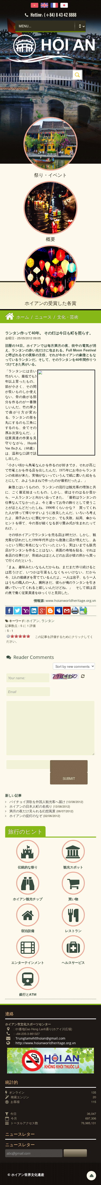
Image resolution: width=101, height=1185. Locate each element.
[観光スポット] (73, 855)
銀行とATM (27, 994)
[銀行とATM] (27, 982)
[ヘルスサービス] (73, 950)
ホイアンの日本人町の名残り (30, 806)
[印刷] (75, 610)
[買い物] (73, 887)
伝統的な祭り (28, 867)
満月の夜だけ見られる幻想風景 (32, 811)
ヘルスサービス (73, 962)
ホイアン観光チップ (28, 899)
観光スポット (73, 867)
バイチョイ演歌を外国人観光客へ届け (37, 801)
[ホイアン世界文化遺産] (50, 48)
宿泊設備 (27, 930)
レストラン (73, 930)
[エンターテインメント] (28, 950)
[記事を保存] (83, 610)
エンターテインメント (27, 962)
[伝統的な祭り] (27, 855)
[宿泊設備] (28, 919)
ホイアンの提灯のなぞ (25, 815)
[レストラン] (73, 919)
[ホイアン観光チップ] (27, 887)
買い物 (73, 899)
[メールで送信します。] (67, 610)
